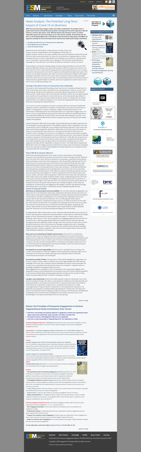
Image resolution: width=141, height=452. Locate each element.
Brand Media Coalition (74, 330)
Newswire (36, 16)
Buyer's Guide (79, 16)
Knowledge (59, 16)
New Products (48, 16)
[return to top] (83, 300)
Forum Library (91, 16)
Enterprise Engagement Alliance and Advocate (50, 330)
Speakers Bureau (32, 392)
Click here (50, 405)
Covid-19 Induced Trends (35, 47)
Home (28, 16)
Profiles (69, 16)
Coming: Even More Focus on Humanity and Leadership (45, 42)
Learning (91, 1)
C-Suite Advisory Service (34, 388)
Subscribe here (97, 39)
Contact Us (99, 1)
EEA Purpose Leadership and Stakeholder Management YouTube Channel (98, 64)
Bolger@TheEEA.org (56, 425)
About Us (83, 1)
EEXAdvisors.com (51, 322)
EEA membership (97, 45)
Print (86, 21)
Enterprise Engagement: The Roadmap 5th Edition (39, 354)
